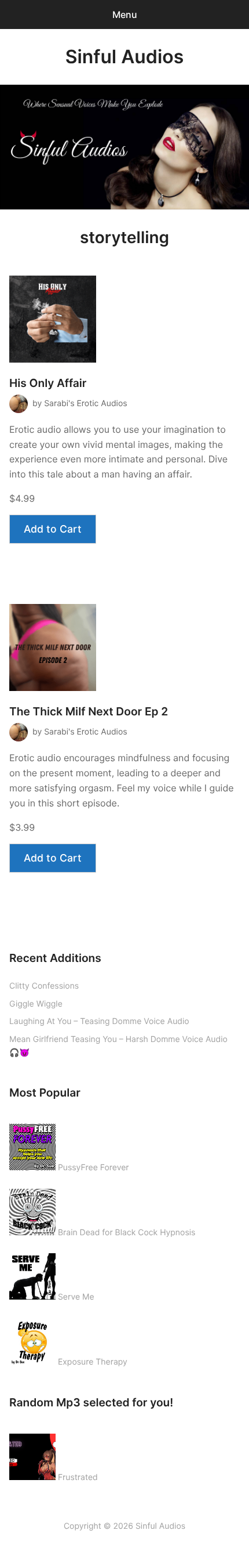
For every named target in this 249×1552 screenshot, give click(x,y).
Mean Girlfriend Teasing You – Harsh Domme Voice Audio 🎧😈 (118, 1046)
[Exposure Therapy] (32, 1339)
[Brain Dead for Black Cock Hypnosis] (32, 1210)
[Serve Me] (32, 1274)
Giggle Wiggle (36, 1004)
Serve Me (76, 1297)
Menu (124, 14)
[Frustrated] (32, 1454)
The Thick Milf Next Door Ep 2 (88, 711)
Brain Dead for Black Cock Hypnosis (126, 1233)
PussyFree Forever (93, 1168)
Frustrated (78, 1477)
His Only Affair (47, 383)
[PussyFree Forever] (32, 1145)
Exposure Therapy (92, 1362)
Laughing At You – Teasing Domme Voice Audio (99, 1021)
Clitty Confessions (44, 986)
